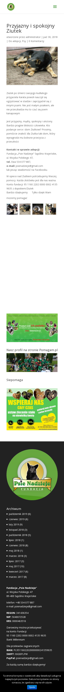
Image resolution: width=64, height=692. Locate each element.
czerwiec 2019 (17, 519)
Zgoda (32, 687)
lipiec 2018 (14, 540)
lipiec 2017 (14, 561)
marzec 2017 (16, 576)
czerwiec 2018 (17, 545)
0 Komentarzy (36, 41)
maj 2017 (14, 566)
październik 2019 (18, 514)
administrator (33, 37)
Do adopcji (15, 41)
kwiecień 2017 (17, 571)
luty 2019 (14, 524)
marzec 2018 (16, 556)
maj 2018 (14, 550)
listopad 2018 (16, 529)
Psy (24, 41)
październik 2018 (18, 535)
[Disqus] (32, 260)
